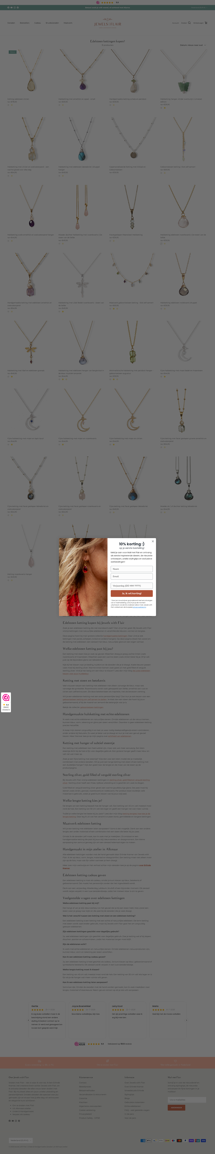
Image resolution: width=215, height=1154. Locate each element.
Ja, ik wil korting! (131, 593)
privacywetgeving (139, 607)
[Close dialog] (153, 541)
